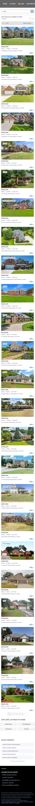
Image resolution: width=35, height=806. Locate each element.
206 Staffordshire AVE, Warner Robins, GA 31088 (12, 108)
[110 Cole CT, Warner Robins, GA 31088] (17, 693)
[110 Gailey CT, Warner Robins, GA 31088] (17, 636)
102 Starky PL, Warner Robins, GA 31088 (10, 565)
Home (5, 4)
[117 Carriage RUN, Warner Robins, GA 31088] (17, 464)
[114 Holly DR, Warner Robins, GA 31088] (17, 322)
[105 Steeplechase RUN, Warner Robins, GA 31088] (17, 236)
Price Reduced (26, 724)
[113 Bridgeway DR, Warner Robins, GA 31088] (17, 36)
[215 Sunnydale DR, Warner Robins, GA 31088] (17, 665)
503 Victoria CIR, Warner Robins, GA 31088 (11, 222)
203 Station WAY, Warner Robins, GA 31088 (11, 622)
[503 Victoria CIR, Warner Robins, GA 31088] (17, 207)
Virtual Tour (9, 729)
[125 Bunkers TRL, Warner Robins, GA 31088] (17, 122)
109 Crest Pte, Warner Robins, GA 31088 (10, 536)
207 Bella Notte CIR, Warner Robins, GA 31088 (12, 508)
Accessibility (17, 802)
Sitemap (11, 802)
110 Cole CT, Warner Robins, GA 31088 (10, 708)
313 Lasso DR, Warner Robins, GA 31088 (10, 593)
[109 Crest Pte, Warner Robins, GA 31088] (17, 522)
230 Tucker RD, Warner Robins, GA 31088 (11, 422)
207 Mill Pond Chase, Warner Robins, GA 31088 (12, 451)
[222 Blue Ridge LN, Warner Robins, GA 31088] (17, 379)
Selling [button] (21, 4)
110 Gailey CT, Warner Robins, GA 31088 (10, 651)
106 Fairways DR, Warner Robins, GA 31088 (11, 79)
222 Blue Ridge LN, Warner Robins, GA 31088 (11, 393)
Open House (8, 724)
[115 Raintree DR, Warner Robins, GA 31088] (17, 293)
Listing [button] (13, 4)
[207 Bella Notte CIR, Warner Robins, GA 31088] (17, 493)
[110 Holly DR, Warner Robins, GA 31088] (17, 179)
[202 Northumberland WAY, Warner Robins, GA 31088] (17, 264)
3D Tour (26, 729)
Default (4, 18)
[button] (32, 11)
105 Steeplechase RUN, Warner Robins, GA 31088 (12, 250)
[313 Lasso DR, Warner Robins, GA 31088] (17, 579)
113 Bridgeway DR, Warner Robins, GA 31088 (11, 50)
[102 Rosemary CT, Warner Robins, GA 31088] (17, 150)
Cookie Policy (20, 801)
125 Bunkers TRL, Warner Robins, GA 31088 (11, 136)
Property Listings (5, 802)
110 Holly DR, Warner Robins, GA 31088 (10, 193)
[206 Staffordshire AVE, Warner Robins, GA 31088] (17, 93)
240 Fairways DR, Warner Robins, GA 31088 (11, 365)
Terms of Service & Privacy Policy (8, 801)
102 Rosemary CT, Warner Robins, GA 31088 (11, 165)
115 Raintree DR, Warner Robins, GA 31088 (11, 308)
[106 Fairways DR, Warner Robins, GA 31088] (17, 64)
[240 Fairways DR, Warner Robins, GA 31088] (17, 350)
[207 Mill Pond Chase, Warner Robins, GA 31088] (17, 436)
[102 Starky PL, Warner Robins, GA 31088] (17, 550)
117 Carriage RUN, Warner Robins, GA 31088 (11, 479)
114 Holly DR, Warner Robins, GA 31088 (10, 336)
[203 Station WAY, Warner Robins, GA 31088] (17, 607)
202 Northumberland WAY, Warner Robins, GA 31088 (13, 279)
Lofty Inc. (9, 800)
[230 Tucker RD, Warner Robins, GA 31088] (17, 407)
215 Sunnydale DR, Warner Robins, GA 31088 (11, 679)
